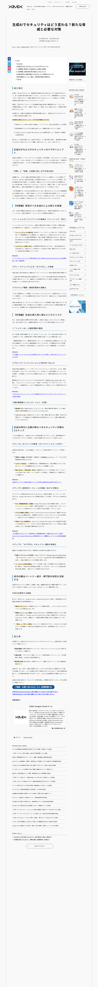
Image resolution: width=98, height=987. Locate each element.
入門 (73, 231)
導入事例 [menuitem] (50, 2)
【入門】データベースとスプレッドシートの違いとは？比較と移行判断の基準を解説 (35, 813)
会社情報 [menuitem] (74, 2)
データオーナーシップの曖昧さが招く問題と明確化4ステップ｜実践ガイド (32, 769)
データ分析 (74, 253)
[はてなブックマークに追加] (9, 65)
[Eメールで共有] (9, 71)
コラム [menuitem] (33, 9)
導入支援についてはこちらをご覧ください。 (41, 694)
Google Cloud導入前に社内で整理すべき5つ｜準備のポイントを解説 (31, 805)
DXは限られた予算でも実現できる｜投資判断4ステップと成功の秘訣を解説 (32, 801)
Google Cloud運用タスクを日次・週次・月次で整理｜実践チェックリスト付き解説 (35, 825)
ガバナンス (74, 275)
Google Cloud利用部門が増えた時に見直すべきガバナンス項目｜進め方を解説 (34, 765)
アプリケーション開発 (76, 279)
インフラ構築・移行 (75, 270)
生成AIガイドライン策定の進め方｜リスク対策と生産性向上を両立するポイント (36, 482)
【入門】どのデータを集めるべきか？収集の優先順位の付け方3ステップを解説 (33, 781)
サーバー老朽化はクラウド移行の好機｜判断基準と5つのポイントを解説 (32, 785)
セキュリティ (75, 261)
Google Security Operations (56, 555)
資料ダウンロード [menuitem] (58, 2)
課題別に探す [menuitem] (69, 6)
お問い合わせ (82, 6)
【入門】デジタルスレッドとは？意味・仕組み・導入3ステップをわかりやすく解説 (35, 817)
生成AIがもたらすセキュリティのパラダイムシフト (33, 66)
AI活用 (73, 265)
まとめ (19, 79)
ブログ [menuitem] (28, 9)
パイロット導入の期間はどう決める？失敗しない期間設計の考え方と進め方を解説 (34, 821)
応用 (73, 249)
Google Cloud (28, 737)
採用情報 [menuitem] (68, 2)
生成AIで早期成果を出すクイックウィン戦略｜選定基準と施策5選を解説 (32, 757)
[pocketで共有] (9, 68)
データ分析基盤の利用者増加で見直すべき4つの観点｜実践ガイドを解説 (32, 749)
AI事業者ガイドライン (47, 457)
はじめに (20, 64)
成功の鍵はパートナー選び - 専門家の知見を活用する (33, 77)
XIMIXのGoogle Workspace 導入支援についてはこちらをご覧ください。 (35, 692)
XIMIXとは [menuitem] (29, 6)
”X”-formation (76, 245)
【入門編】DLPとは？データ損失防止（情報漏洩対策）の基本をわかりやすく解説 (37, 533)
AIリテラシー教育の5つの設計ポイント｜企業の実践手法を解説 (29, 797)
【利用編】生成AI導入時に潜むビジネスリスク (31, 71)
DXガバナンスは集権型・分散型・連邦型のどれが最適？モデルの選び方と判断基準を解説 (36, 761)
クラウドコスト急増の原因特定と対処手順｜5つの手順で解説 (29, 789)
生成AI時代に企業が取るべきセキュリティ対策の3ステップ (35, 74)
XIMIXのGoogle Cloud (19, 694)
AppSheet (74, 288)
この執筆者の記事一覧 (59, 728)
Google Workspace (76, 240)
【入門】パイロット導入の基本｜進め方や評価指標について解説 (29, 753)
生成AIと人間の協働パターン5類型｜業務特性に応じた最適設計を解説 (31, 773)
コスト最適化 (75, 284)
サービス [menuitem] (48, 6)
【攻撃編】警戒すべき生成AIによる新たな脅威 (31, 69)
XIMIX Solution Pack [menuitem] (58, 6)
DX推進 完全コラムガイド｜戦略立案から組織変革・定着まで (32, 839)
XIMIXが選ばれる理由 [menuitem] (39, 6)
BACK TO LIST (39, 846)
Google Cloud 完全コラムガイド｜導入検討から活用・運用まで (33, 837)
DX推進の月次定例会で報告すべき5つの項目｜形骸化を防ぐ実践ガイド (31, 793)
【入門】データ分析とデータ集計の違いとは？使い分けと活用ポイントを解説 (33, 777)
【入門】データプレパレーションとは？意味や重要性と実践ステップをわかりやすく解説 (36, 809)
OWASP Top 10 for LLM (54, 380)
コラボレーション (76, 257)
